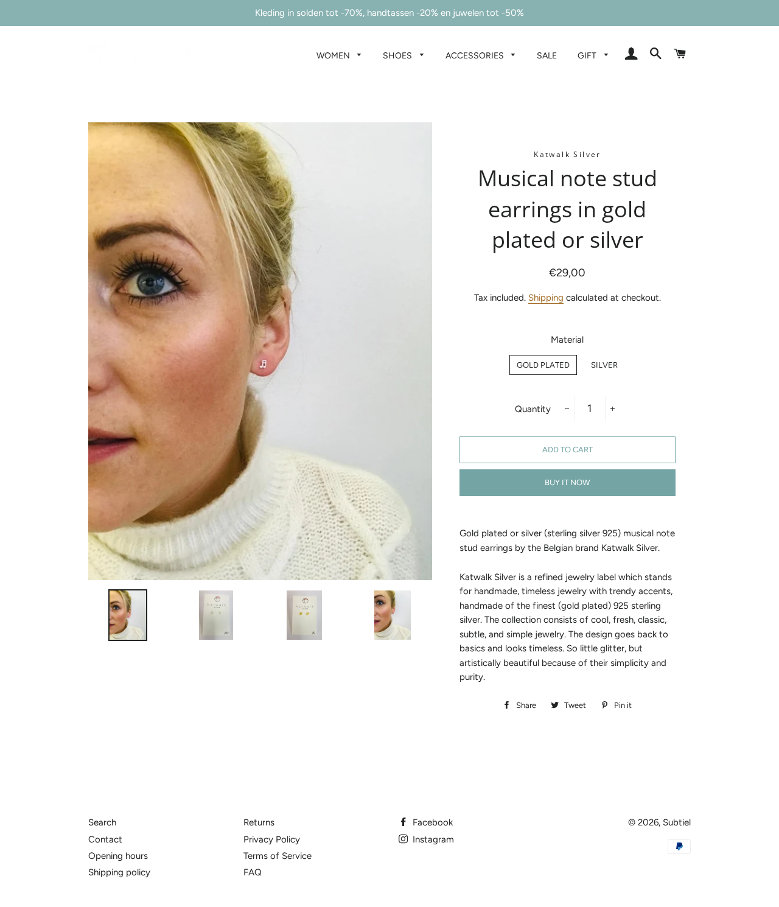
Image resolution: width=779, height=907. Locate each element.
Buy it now (567, 482)
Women (334, 55)
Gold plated (543, 364)
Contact (105, 839)
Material (567, 339)
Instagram (432, 839)
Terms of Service (277, 855)
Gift (588, 55)
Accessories (475, 55)
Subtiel (677, 822)
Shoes (398, 55)
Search (102, 822)
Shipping (546, 297)
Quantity (533, 409)
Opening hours (118, 855)
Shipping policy (119, 872)
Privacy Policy (271, 839)
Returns (258, 822)
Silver (604, 364)
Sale (547, 55)
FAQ (252, 872)
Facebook (431, 822)
